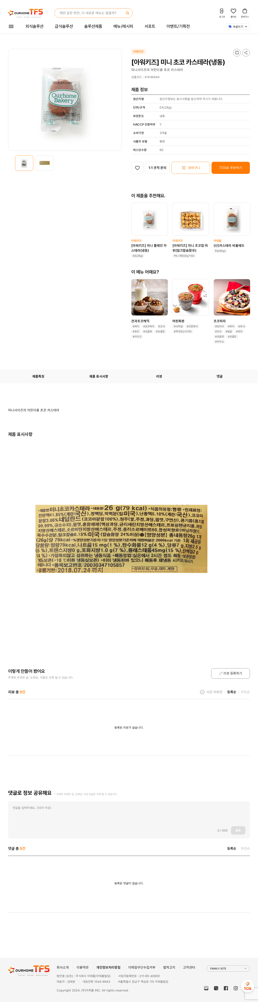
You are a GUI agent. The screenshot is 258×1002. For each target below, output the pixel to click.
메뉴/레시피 (123, 26)
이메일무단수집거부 (141, 967)
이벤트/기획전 (178, 26)
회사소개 (63, 967)
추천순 (245, 692)
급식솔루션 (64, 26)
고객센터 (189, 967)
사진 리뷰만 (214, 692)
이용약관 (82, 967)
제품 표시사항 (98, 376)
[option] (24, 163)
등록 (238, 830)
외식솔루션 (34, 26)
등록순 (231, 692)
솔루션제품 (93, 26)
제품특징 (38, 376)
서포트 (149, 26)
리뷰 (159, 376)
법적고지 (169, 967)
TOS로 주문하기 (230, 168)
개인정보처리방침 (108, 967)
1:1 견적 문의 (157, 168)
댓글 (220, 376)
